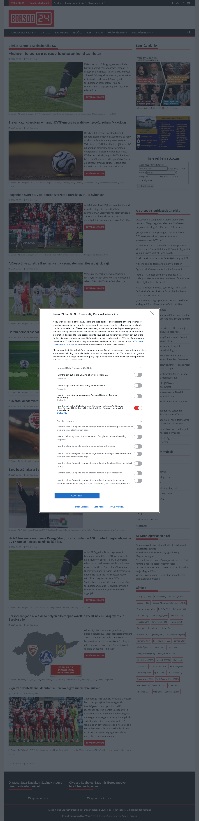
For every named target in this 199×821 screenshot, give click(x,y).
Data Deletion (82, 506)
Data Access (99, 506)
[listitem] (99, 368)
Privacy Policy (117, 506)
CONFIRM (77, 496)
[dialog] (99, 410)
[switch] (138, 375)
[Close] (153, 314)
